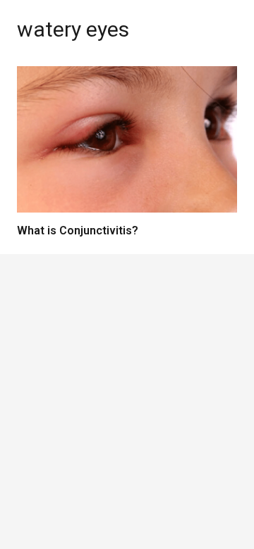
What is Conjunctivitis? (77, 230)
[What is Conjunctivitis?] (127, 139)
